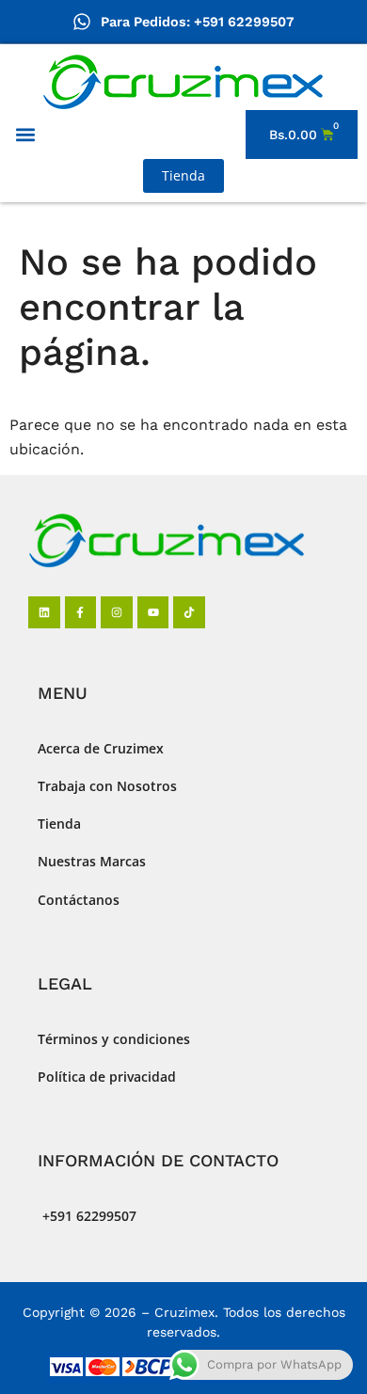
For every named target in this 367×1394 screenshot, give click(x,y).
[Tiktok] (189, 612)
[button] (24, 134)
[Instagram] (117, 612)
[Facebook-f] (81, 612)
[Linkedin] (44, 612)
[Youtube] (153, 612)
